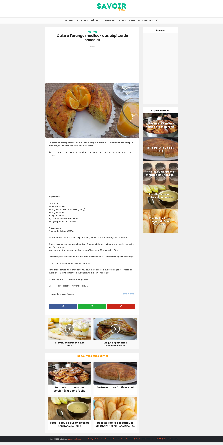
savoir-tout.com (74, 439)
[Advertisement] (92, 63)
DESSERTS (110, 20)
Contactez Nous (111, 439)
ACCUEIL (69, 20)
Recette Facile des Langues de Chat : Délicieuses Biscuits (115, 424)
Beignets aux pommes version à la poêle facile (69, 389)
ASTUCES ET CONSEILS (141, 20)
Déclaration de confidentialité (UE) (152, 439)
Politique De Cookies (95, 439)
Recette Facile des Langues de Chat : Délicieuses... (160, 221)
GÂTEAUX (96, 20)
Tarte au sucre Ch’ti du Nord (115, 387)
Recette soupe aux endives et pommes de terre (69, 424)
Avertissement (172, 439)
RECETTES (82, 20)
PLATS (122, 20)
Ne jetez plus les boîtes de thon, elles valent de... (160, 173)
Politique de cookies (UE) (128, 439)
